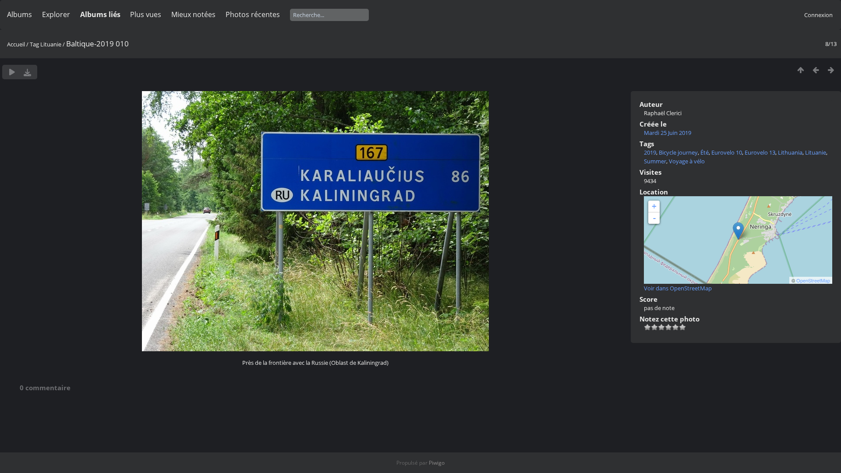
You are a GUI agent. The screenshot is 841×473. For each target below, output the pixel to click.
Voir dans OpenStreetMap (678, 288)
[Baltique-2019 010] (738, 231)
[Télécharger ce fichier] (27, 72)
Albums (19, 14)
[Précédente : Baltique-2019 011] (815, 70)
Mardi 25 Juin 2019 (667, 133)
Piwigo (437, 462)
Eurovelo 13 (760, 152)
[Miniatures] (800, 70)
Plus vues (145, 14)
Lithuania (790, 152)
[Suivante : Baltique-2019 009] (831, 70)
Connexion (818, 15)
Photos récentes (253, 14)
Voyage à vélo (687, 161)
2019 (650, 152)
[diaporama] (12, 72)
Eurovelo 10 (726, 152)
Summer (655, 161)
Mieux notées (193, 14)
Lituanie (50, 44)
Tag (34, 44)
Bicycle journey (678, 152)
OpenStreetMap (813, 280)
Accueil (16, 44)
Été (704, 152)
